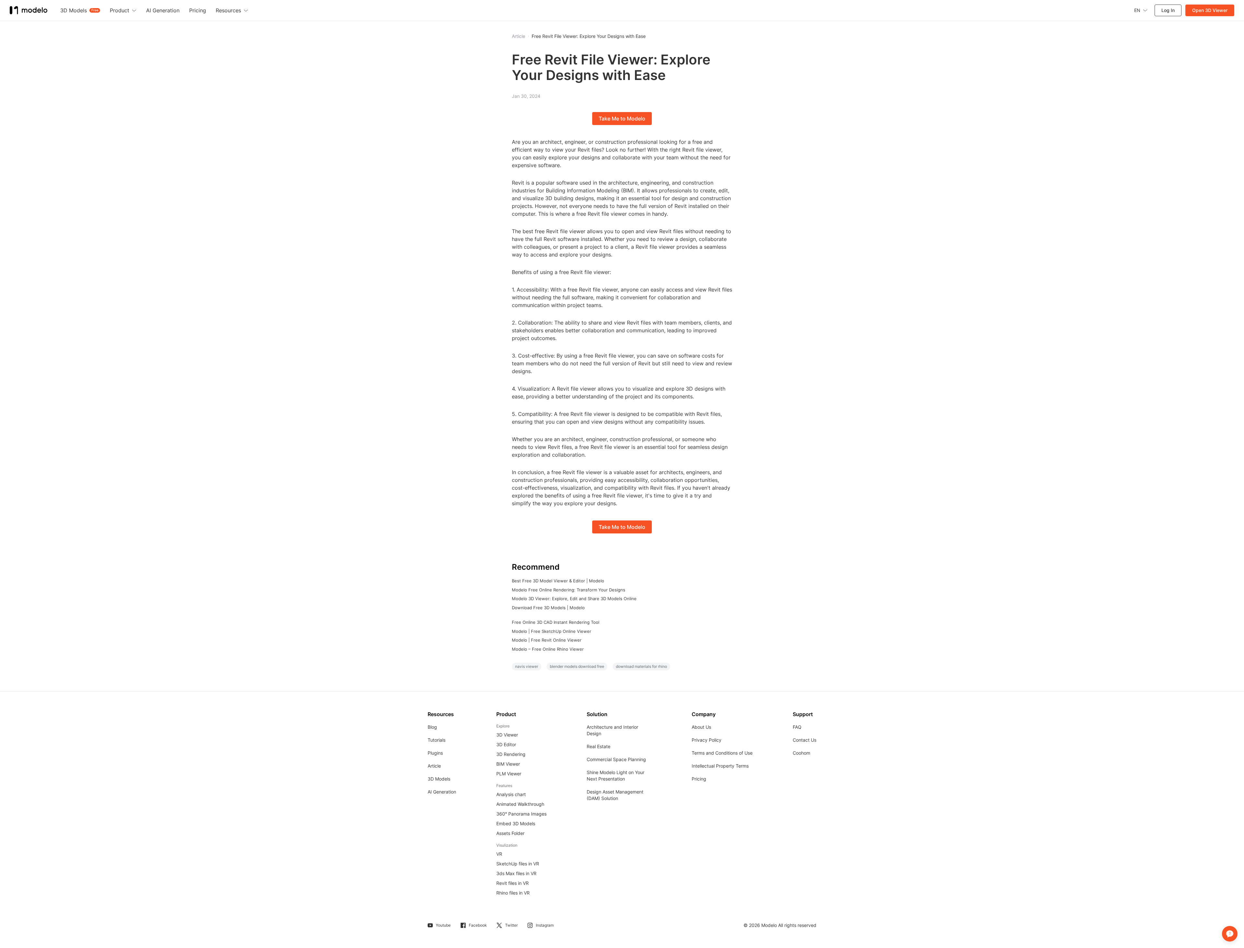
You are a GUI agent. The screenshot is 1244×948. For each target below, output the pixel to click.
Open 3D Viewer (1209, 10)
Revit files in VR (512, 883)
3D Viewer (507, 734)
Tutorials (436, 740)
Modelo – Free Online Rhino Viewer (548, 649)
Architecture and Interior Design (612, 730)
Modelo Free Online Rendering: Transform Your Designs (568, 589)
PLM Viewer (508, 773)
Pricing (699, 779)
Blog (432, 727)
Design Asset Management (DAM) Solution (615, 795)
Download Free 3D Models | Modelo (548, 607)
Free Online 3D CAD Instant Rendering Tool (555, 622)
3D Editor (506, 744)
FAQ (797, 727)
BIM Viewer (508, 764)
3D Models (439, 779)
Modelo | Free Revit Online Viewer (547, 640)
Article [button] (518, 36)
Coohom (801, 753)
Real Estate (598, 746)
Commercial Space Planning (616, 759)
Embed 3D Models (515, 823)
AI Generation (442, 791)
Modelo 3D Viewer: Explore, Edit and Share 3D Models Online (574, 598)
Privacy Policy (706, 740)
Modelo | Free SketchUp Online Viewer (551, 631)
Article (434, 766)
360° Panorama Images (521, 814)
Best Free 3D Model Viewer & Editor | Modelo (558, 580)
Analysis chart (511, 794)
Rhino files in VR (513, 893)
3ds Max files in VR (516, 873)
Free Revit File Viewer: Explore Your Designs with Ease (589, 36)
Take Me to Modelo (622, 118)
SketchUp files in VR (517, 863)
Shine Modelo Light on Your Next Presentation (615, 776)
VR (499, 854)
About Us (701, 727)
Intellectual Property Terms (720, 766)
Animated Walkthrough (520, 804)
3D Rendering (510, 754)
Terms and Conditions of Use (722, 753)
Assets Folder (510, 833)
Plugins (435, 753)
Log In (1168, 10)
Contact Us (804, 740)
